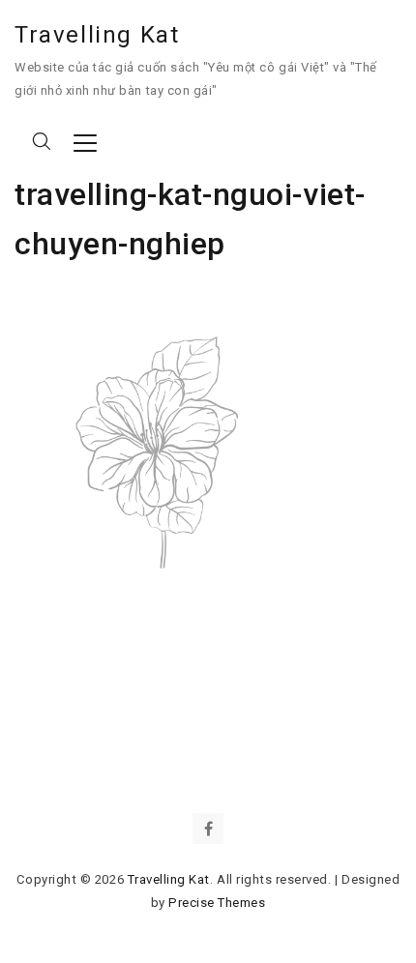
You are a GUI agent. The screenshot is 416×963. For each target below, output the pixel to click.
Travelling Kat (97, 34)
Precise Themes (216, 902)
